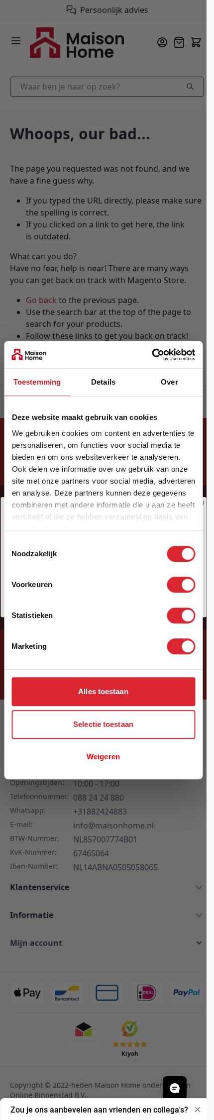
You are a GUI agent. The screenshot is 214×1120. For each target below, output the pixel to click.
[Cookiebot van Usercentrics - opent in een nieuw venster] (151, 354)
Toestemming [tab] (37, 382)
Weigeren (103, 756)
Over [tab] (169, 382)
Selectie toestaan (103, 724)
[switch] (181, 585)
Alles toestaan (103, 691)
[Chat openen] (175, 1088)
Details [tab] (103, 382)
